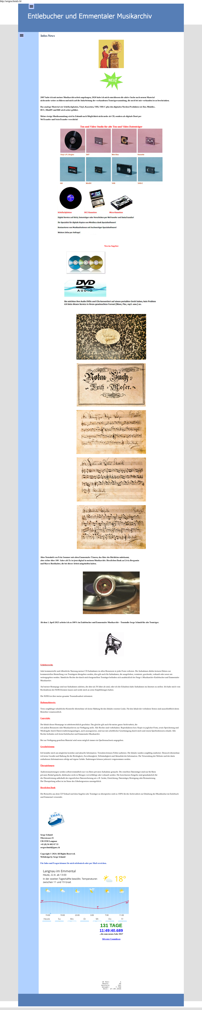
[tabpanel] (111, 67)
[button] (56, 820)
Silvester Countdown (111, 939)
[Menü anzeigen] (31, 6)
